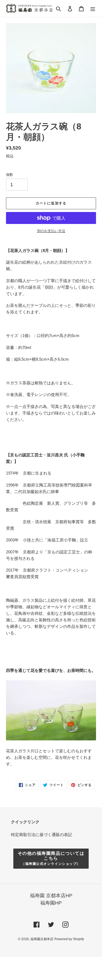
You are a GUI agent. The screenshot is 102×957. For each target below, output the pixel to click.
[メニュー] (92, 8)
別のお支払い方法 (51, 231)
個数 (9, 175)
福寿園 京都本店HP (51, 895)
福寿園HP (51, 903)
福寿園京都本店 (41, 939)
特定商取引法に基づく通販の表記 (41, 834)
